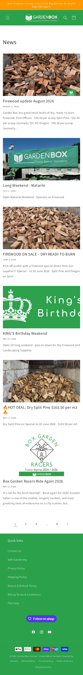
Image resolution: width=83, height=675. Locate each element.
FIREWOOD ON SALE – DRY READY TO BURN (39, 254)
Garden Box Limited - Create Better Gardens (39, 656)
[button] (7, 17)
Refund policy (28, 661)
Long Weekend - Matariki (24, 185)
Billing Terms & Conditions (24, 594)
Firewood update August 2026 (28, 100)
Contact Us (14, 551)
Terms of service (65, 661)
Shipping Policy (17, 577)
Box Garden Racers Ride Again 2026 (33, 481)
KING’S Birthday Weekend (25, 333)
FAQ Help (13, 603)
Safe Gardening (17, 559)
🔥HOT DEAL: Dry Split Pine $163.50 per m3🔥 (40, 410)
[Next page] (67, 524)
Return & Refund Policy (22, 586)
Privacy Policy (16, 568)
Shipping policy (43, 667)
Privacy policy (46, 661)
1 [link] (15, 524)
